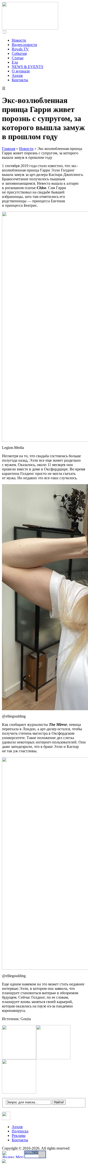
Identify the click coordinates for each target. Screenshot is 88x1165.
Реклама (18, 1135)
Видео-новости (24, 45)
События (19, 53)
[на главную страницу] (30, 28)
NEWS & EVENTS (27, 67)
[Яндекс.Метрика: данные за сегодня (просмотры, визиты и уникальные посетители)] (12, 1154)
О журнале (21, 71)
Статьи (17, 58)
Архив (17, 75)
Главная (8, 149)
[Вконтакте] (6, 1119)
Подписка (20, 1131)
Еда (15, 62)
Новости (19, 40)
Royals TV (20, 49)
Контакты (20, 80)
